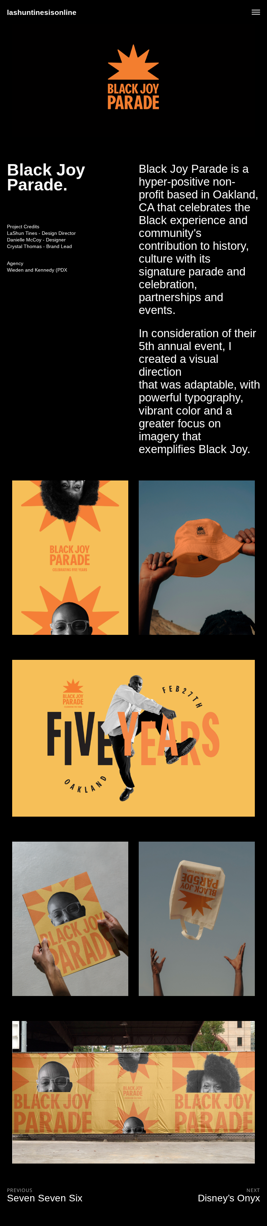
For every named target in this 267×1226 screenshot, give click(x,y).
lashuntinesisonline (41, 12)
